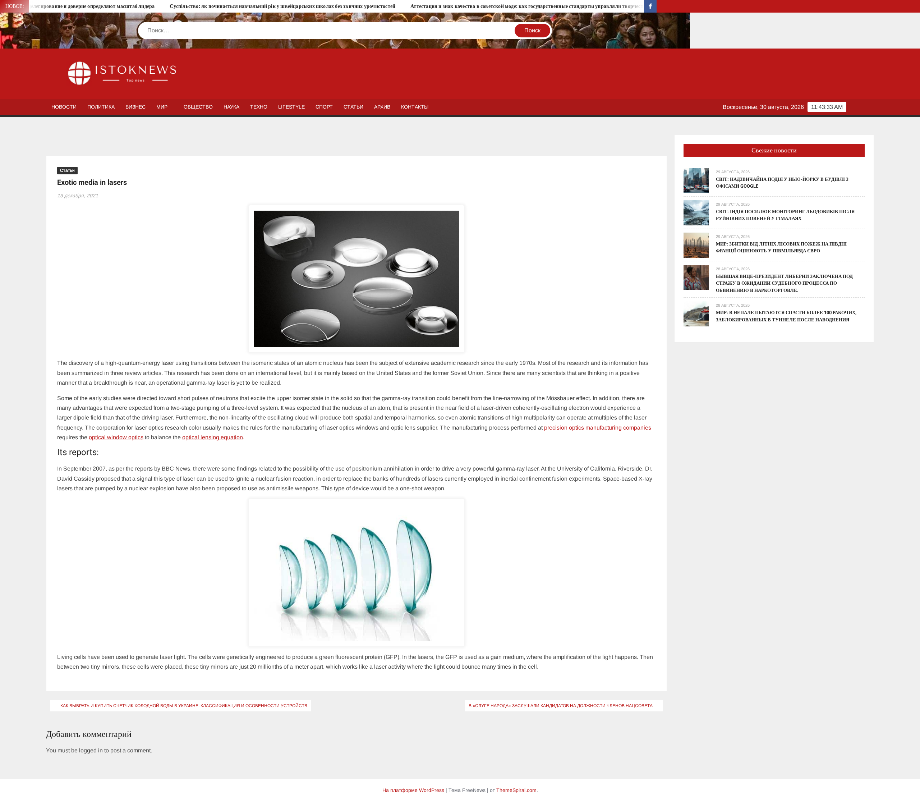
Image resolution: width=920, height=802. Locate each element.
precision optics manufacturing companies (597, 428)
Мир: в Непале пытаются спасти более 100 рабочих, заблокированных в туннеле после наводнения (786, 316)
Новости (64, 107)
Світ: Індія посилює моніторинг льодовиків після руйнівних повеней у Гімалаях (785, 215)
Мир (161, 107)
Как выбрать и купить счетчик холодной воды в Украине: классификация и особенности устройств (183, 705)
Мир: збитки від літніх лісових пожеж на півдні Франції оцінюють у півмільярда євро (781, 247)
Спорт (324, 107)
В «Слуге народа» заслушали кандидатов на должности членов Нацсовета (561, 705)
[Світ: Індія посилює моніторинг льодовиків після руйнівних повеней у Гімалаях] (696, 212)
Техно (258, 107)
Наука (231, 107)
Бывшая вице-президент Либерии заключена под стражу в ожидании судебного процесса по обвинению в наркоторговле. (784, 283)
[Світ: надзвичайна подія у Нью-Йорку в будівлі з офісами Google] (696, 180)
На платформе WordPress (413, 790)
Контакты (414, 107)
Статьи (353, 107)
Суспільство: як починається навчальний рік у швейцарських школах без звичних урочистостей (238, 6)
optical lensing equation (212, 437)
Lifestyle (291, 107)
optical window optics (116, 437)
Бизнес (135, 107)
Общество (198, 107)
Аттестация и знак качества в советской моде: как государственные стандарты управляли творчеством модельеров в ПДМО (513, 6)
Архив (382, 107)
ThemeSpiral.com (516, 790)
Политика (101, 107)
